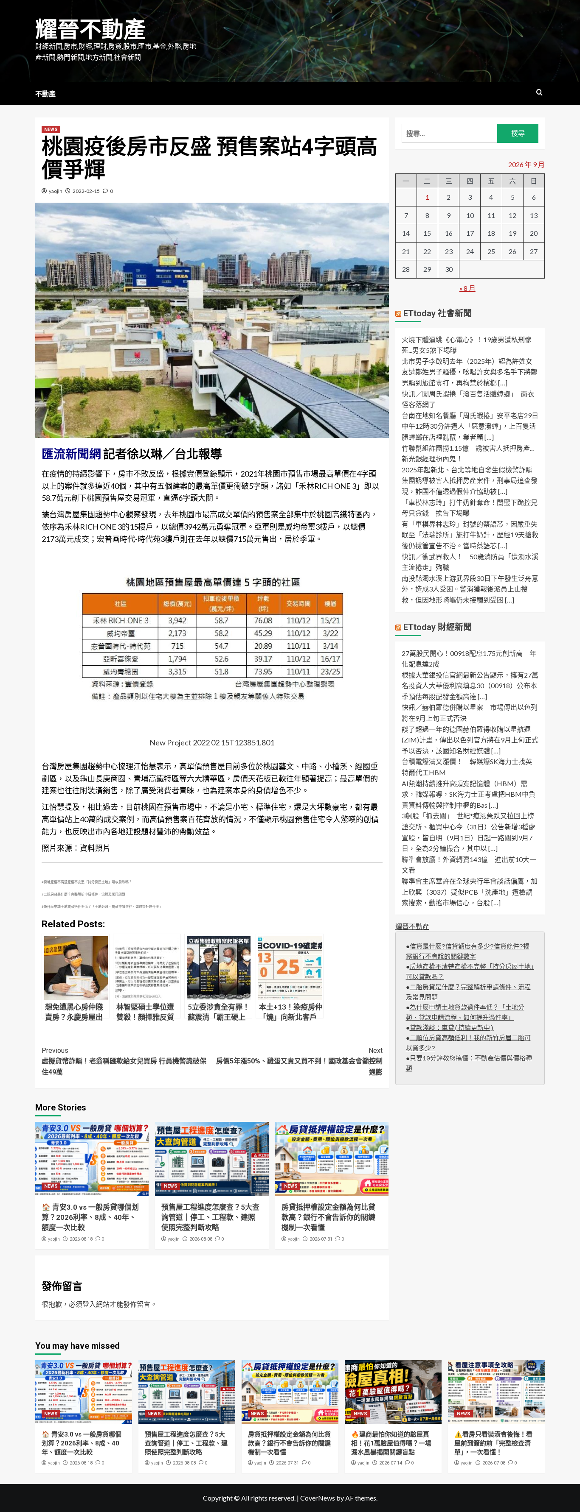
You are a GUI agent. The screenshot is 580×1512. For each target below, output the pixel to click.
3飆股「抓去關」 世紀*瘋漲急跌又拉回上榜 (468, 816)
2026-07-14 (390, 1463)
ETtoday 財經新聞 (437, 627)
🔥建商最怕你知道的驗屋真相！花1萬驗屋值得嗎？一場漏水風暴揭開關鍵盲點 (391, 1443)
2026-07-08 (493, 1463)
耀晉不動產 (90, 30)
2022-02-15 (86, 191)
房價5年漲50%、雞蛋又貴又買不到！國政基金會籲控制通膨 (299, 1061)
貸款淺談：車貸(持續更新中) (452, 1028)
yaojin (55, 191)
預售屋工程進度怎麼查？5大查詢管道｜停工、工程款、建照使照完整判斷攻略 (210, 1217)
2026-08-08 (200, 1239)
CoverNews (317, 1498)
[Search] (539, 92)
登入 (89, 1304)
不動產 (45, 94)
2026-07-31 (321, 1239)
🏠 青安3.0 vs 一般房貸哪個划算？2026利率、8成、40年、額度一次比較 (90, 1217)
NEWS (51, 129)
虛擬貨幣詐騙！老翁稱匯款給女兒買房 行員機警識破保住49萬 (124, 1061)
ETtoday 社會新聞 (437, 313)
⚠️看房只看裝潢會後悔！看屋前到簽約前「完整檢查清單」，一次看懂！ (493, 1443)
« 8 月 (467, 288)
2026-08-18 (81, 1239)
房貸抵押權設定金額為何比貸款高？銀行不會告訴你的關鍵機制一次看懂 (328, 1217)
